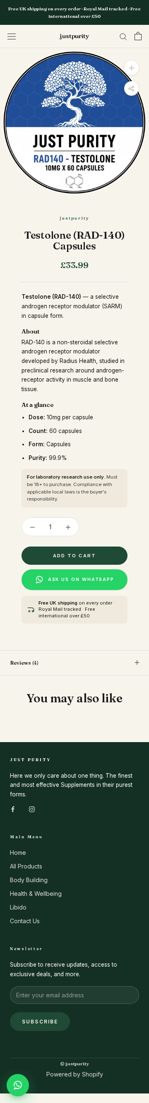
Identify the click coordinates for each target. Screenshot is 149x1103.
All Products (26, 866)
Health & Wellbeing (36, 893)
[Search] (123, 36)
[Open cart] (138, 36)
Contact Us (25, 920)
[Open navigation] (11, 36)
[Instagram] (32, 808)
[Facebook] (13, 808)
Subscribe (40, 1021)
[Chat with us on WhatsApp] (18, 1085)
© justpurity (74, 1064)
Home (18, 852)
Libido (18, 907)
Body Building (29, 879)
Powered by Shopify (74, 1074)
